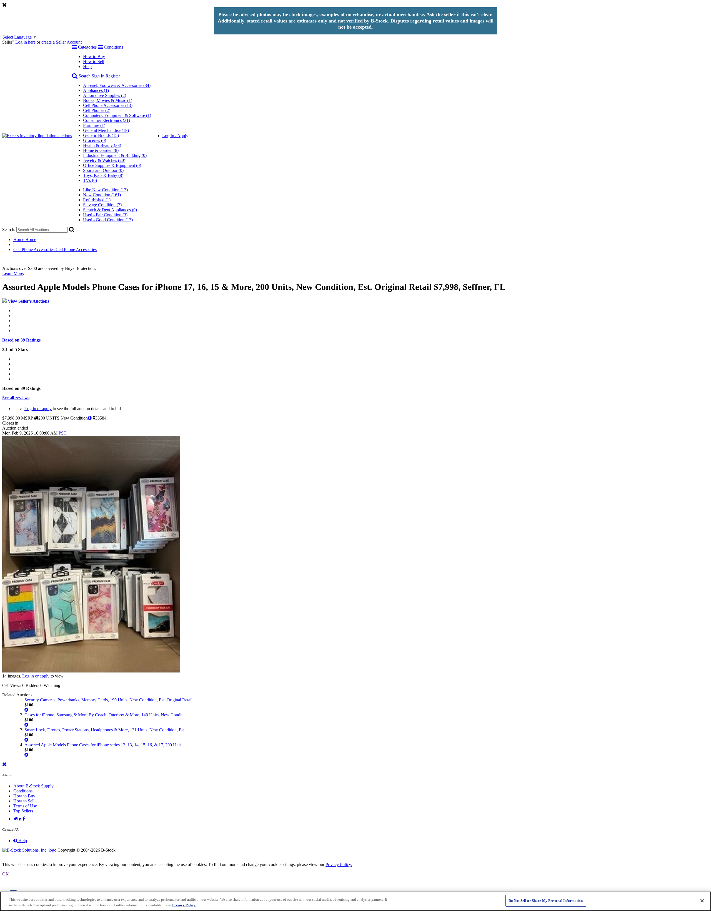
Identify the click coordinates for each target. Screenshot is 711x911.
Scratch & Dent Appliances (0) (110, 209)
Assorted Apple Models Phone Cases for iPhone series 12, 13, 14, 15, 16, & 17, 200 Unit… (104, 744)
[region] (355, 901)
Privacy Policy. (339, 864)
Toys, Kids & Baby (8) (103, 175)
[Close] (702, 901)
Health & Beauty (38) (102, 145)
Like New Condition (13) (105, 189)
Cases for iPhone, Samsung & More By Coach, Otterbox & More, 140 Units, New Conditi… (106, 714)
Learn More (12, 273)
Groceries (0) (94, 140)
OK (5, 874)
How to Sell (93, 61)
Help (87, 66)
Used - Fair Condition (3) (105, 214)
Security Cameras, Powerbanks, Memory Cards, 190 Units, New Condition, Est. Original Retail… (110, 699)
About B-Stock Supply (33, 786)
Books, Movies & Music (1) (107, 100)
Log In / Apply (175, 135)
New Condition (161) (102, 194)
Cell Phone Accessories (55, 249)
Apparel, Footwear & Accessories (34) (117, 85)
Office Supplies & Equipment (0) (112, 165)
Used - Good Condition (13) (108, 219)
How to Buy (94, 56)
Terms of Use (25, 806)
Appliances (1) (96, 90)
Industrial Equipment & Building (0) (115, 155)
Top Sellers (23, 811)
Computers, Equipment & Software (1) (117, 115)
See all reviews (15, 397)
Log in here (25, 42)
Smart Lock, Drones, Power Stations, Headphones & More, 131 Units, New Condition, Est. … (107, 729)
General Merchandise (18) (106, 130)
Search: (8, 229)
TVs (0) (90, 180)
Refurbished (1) (97, 199)
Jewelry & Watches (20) (104, 160)
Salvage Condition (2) (102, 204)
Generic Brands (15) (101, 135)
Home (24, 239)
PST (62, 433)
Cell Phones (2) (96, 110)
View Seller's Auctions (28, 301)
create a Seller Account (61, 42)
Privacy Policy (184, 905)
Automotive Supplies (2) (104, 95)
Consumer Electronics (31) (106, 120)
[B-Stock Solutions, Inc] (29, 850)
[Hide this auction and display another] (26, 709)
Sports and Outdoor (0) (103, 170)
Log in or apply (38, 408)
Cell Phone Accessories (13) (107, 105)
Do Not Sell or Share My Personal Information (546, 901)
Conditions (22, 791)
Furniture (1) (94, 125)
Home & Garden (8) (101, 150)
